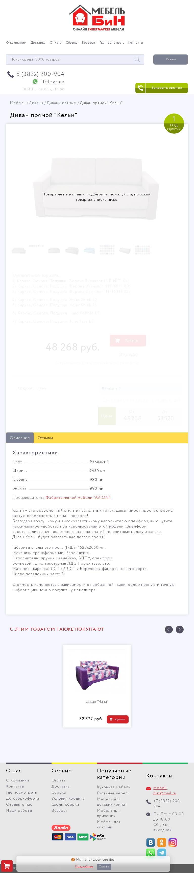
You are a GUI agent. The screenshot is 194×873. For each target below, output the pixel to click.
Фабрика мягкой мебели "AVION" (78, 498)
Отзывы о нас (19, 804)
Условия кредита (68, 798)
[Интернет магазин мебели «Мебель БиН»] (97, 30)
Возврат (88, 43)
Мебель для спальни (108, 824)
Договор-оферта (22, 798)
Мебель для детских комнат (112, 802)
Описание (20, 438)
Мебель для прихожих (108, 813)
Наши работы (19, 810)
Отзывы (45, 438)
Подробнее (84, 866)
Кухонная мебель (113, 787)
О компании (16, 43)
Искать (171, 59)
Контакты (135, 43)
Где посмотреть (112, 43)
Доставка (38, 43)
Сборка (72, 43)
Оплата (56, 43)
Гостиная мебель (113, 793)
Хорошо (104, 867)
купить (169, 719)
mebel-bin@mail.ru (164, 790)
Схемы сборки (65, 804)
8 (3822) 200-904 (40, 74)
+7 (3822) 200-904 (167, 803)
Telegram (53, 81)
